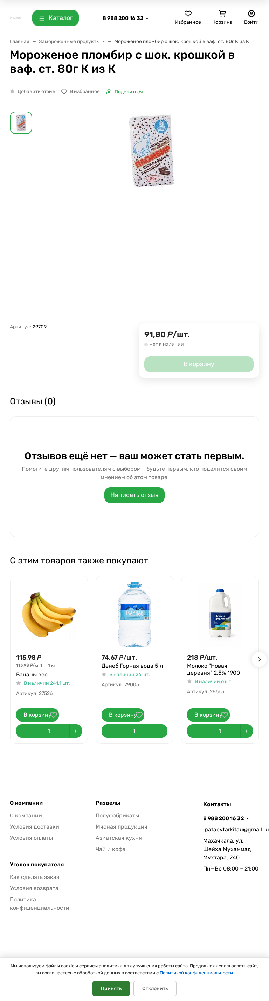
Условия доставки (34, 826)
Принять (111, 989)
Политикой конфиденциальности (196, 972)
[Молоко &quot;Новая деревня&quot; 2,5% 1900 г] (220, 614)
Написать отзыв (134, 495)
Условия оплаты (31, 838)
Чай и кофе (110, 849)
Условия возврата (34, 888)
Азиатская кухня (119, 838)
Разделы (108, 803)
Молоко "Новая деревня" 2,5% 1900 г (215, 669)
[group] (151, 217)
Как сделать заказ (34, 877)
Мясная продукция (121, 826)
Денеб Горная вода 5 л (132, 665)
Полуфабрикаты (117, 815)
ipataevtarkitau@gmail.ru (231, 829)
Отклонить (155, 989)
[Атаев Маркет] (15, 17)
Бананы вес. (32, 674)
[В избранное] (53, 715)
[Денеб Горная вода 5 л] (134, 614)
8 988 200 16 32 (123, 18)
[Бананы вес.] (49, 614)
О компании (26, 803)
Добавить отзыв (36, 91)
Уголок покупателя (37, 864)
